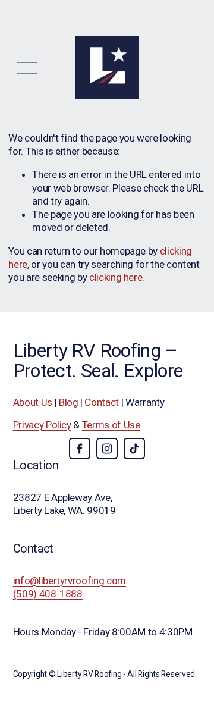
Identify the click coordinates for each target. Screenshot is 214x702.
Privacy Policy (42, 425)
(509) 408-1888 (48, 594)
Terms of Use (111, 425)
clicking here (116, 277)
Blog (68, 402)
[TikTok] (134, 448)
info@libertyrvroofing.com (69, 581)
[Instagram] (107, 448)
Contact (101, 402)
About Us (32, 402)
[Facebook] (79, 448)
